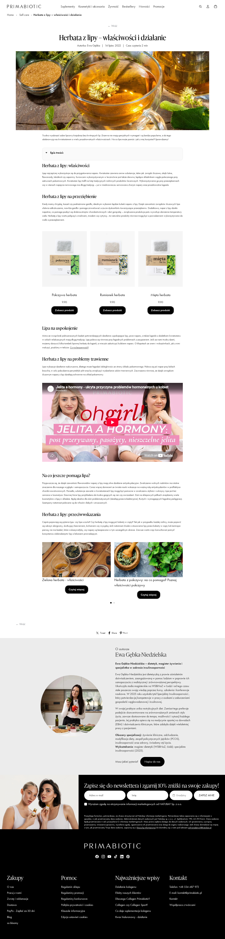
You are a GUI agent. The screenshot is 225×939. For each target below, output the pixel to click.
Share (114, 633)
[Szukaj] (200, 6)
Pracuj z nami (14, 892)
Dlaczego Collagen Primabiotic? (132, 898)
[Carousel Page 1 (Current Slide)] (111, 602)
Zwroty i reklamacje (17, 898)
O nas (10, 886)
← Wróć (112, 26)
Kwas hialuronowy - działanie (131, 916)
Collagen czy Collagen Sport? (131, 904)
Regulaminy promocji (72, 892)
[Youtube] (109, 856)
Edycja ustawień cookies (74, 916)
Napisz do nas (152, 761)
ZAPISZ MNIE (206, 795)
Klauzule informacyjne (73, 911)
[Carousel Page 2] (114, 602)
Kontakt (173, 898)
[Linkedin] (122, 856)
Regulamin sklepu (70, 886)
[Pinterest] (128, 856)
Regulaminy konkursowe (74, 898)
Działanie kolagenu (125, 886)
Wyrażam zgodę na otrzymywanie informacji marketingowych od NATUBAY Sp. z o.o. (135, 804)
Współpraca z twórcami (182, 904)
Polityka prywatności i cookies (77, 904)
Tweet (102, 633)
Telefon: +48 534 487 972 (184, 886)
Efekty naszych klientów (128, 892)
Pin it (125, 633)
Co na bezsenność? (79, 347)
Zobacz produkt (64, 310)
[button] (181, 795)
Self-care (24, 14)
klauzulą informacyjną (146, 827)
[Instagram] (103, 856)
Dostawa (12, 904)
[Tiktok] (116, 856)
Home (10, 14)
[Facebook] (97, 856)
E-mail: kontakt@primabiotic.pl (185, 892)
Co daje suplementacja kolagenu (133, 911)
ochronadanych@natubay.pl (199, 827)
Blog (9, 916)
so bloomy (12, 923)
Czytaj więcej (76, 589)
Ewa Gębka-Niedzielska (140, 654)
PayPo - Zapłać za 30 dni (21, 911)
